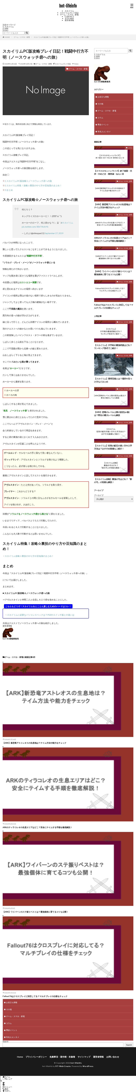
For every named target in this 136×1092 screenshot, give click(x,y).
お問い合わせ (112, 1056)
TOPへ (7, 1091)
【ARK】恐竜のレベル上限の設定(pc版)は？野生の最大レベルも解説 (112, 413)
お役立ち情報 (103, 97)
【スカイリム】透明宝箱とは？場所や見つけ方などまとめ (113, 380)
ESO (6, 30)
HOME (7, 37)
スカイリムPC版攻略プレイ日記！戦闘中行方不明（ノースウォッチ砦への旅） (62, 37)
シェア (9, 1079)
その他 (100, 104)
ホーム (7, 1077)
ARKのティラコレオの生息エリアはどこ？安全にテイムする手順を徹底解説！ (113, 239)
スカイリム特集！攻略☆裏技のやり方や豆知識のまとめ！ (33, 185)
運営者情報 (69, 20)
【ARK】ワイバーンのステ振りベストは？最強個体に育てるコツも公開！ (113, 273)
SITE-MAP (69, 18)
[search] (27, 32)
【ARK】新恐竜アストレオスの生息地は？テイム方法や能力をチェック (113, 206)
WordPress (88, 1066)
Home (20, 1056)
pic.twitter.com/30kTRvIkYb (35, 226)
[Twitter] (4, 1083)
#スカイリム (67, 222)
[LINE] (4, 1085)
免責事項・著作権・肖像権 (62, 1056)
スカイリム (69, 11)
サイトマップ (84, 1056)
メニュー (8, 1087)
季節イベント (103, 124)
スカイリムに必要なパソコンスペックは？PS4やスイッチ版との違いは (40, 615)
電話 (6, 1089)
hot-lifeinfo (68, 6)
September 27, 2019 (54, 233)
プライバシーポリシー (36, 1056)
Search (5, 1041)
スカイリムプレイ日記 (69, 13)
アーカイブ (98, 495)
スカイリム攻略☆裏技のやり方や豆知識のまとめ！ (29, 556)
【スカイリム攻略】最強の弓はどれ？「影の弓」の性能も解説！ (113, 480)
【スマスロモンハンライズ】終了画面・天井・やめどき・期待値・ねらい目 (113, 172)
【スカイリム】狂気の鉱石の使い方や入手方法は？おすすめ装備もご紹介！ (113, 447)
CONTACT (69, 16)
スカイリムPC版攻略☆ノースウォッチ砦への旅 (28, 181)
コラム (100, 117)
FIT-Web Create (63, 1066)
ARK (6, 28)
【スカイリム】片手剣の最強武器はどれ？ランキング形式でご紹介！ (113, 346)
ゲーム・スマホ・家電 (69, 14)
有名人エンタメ (104, 131)
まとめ (9, 190)
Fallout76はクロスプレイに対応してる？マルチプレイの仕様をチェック (113, 306)
